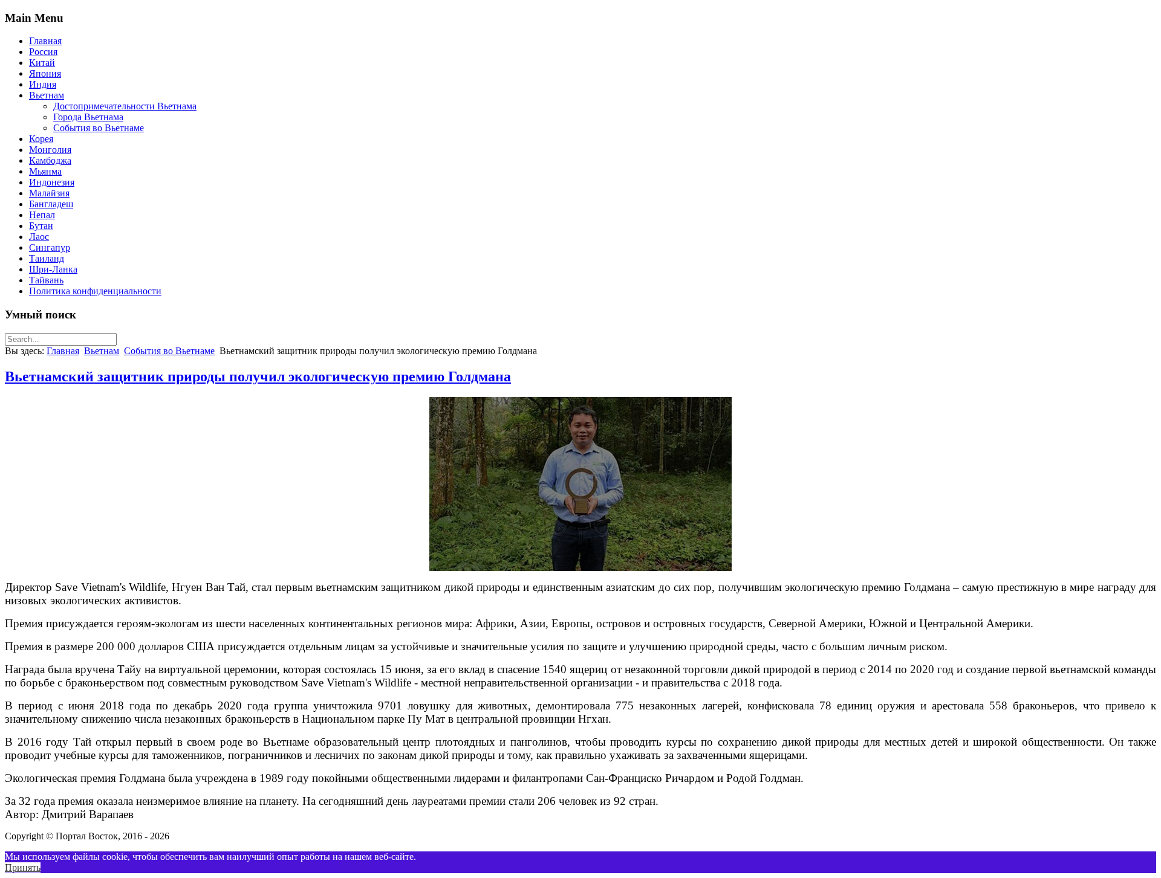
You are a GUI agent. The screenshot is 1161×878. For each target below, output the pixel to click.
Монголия (50, 149)
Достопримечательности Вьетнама (125, 106)
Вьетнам (46, 95)
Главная (45, 41)
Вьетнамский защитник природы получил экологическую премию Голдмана (258, 376)
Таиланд (46, 258)
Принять (23, 867)
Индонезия (51, 182)
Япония (45, 73)
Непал (42, 215)
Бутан (41, 226)
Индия (42, 84)
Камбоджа (50, 160)
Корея (41, 139)
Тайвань (46, 280)
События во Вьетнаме (98, 128)
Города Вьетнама (88, 117)
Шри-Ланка (53, 269)
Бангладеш (51, 204)
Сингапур (49, 247)
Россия (43, 52)
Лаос (39, 236)
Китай (42, 62)
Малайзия (49, 193)
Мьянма (45, 171)
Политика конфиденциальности (95, 291)
